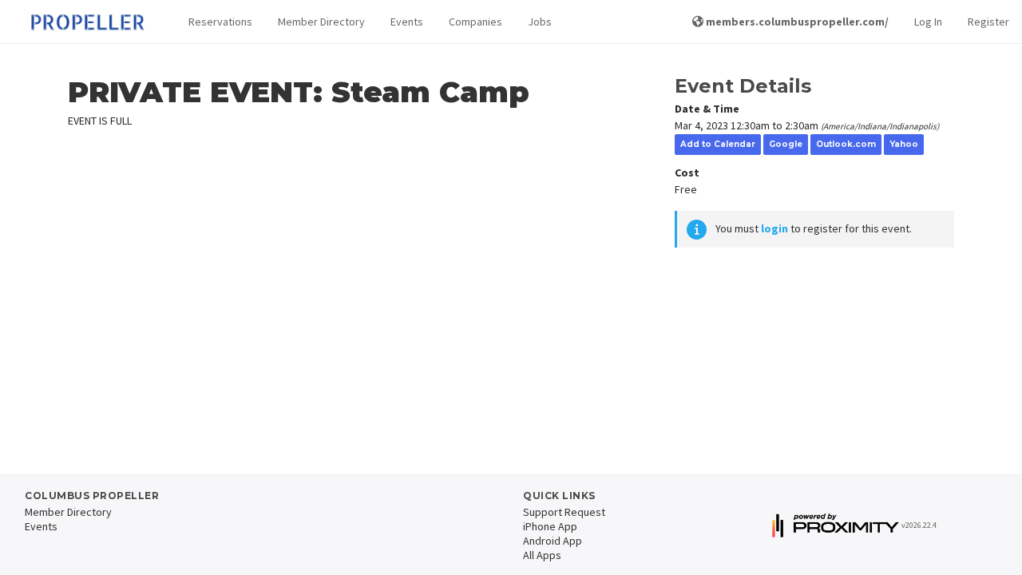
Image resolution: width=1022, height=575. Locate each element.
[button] (220, 22)
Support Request (564, 512)
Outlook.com (846, 144)
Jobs (540, 21)
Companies (475, 21)
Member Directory (321, 21)
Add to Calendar (717, 144)
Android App (552, 540)
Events (406, 21)
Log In (928, 21)
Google (785, 144)
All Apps (542, 555)
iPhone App (550, 526)
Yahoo (903, 144)
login (774, 228)
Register (988, 21)
